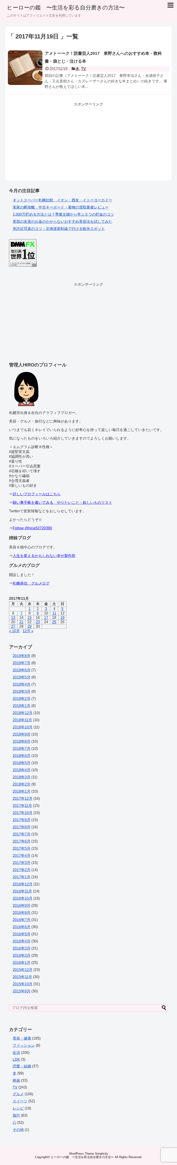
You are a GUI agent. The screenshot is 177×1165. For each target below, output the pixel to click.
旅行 (16, 1115)
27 (13, 626)
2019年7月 (21, 663)
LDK (16, 1059)
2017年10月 (22, 813)
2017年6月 (21, 841)
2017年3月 (21, 863)
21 (21, 622)
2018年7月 (21, 749)
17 (46, 618)
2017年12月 (22, 798)
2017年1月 (21, 877)
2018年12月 (22, 713)
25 (54, 622)
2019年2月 (21, 699)
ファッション (24, 1045)
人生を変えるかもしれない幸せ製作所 (44, 556)
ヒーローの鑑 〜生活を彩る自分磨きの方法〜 (66, 7)
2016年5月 (21, 934)
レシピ (18, 1108)
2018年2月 (21, 784)
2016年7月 (21, 920)
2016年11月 (22, 891)
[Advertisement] (88, 139)
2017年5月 (21, 848)
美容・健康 (22, 1038)
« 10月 (14, 631)
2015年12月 (22, 970)
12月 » (28, 631)
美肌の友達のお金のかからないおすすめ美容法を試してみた (62, 221)
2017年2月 (21, 870)
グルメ (18, 1094)
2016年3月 (21, 948)
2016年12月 (22, 884)
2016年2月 (21, 955)
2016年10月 (22, 898)
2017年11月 (22, 806)
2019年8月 (21, 656)
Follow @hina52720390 (32, 528)
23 (38, 622)
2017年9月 (21, 820)
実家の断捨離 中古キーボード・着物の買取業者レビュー (61, 207)
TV (83, 69)
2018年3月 (21, 777)
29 (29, 626)
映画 (16, 1080)
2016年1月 (21, 963)
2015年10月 (22, 984)
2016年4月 (21, 941)
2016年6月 (21, 927)
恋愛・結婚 (22, 1066)
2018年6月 (21, 756)
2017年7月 (21, 834)
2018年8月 (21, 741)
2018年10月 (22, 727)
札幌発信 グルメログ (31, 583)
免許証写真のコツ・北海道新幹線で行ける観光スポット (59, 229)
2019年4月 (21, 684)
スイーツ (20, 1101)
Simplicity (101, 1153)
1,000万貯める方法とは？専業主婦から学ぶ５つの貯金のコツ (63, 214)
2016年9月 (21, 905)
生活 (16, 1053)
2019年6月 (21, 670)
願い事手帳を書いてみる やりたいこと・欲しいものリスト (62, 502)
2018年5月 (21, 763)
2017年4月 (21, 856)
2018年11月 (22, 720)
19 (62, 618)
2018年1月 (21, 791)
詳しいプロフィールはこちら (37, 494)
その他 (18, 1130)
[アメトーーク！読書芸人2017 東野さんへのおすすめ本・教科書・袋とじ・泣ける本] (25, 72)
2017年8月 (21, 827)
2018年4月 (21, 770)
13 (13, 618)
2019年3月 (21, 691)
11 (54, 613)
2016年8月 (21, 913)
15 (29, 618)
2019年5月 (21, 677)
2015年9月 (21, 991)
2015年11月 (22, 977)
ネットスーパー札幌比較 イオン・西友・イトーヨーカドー (62, 200)
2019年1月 (21, 706)
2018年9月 (21, 734)
